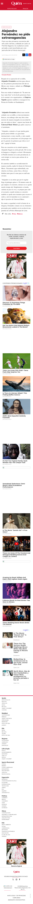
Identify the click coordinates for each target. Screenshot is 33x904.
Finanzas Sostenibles (8, 831)
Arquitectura (6, 817)
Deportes (4, 754)
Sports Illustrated (8, 762)
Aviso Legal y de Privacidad (16, 895)
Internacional (6, 784)
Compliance (16, 898)
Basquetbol (5, 769)
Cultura (4, 710)
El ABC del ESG (6, 834)
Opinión (4, 743)
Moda (3, 705)
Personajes (5, 720)
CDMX (3, 802)
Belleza (4, 706)
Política (4, 796)
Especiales (5, 745)
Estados (4, 804)
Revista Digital (27, 3)
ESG (3, 823)
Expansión (5, 777)
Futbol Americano (7, 767)
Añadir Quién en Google (9, 59)
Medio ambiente (6, 824)
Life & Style (6, 749)
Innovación (5, 833)
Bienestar (4, 721)
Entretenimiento (6, 752)
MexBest (5, 713)
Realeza (25, 8)
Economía (5, 782)
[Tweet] (23, 55)
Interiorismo (5, 819)
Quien (13, 879)
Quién (4, 698)
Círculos (4, 703)
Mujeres (4, 739)
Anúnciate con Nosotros (16, 900)
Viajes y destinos (7, 718)
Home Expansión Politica (9, 780)
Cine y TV (4, 755)
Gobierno (4, 797)
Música (20, 214)
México (4, 799)
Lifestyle (4, 772)
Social (4, 826)
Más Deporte (5, 770)
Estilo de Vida (6, 723)
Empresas (4, 779)
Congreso (5, 801)
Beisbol (4, 765)
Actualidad (5, 740)
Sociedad (4, 807)
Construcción (6, 812)
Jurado (4, 725)
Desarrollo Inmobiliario (9, 814)
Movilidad (5, 829)
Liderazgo (5, 742)
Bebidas (4, 716)
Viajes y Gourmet (7, 708)
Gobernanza (5, 828)
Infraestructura (7, 816)
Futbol (4, 764)
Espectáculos (12, 8)
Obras (4, 787)
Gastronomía (6, 715)
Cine (14, 214)
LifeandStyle (5, 792)
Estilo (3, 750)
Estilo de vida (6, 735)
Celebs (4, 733)
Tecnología (5, 786)
